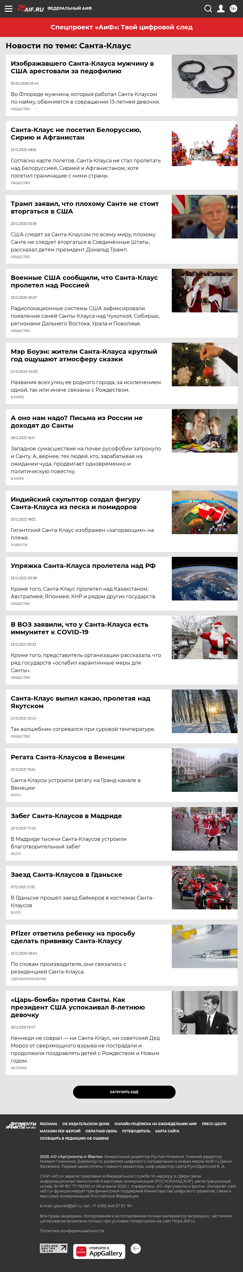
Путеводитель (136, 1131)
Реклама (48, 1124)
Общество (20, 109)
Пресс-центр (214, 1124)
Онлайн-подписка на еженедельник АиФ (156, 1124)
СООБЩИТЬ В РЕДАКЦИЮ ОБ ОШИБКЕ (74, 1138)
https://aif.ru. (184, 1221)
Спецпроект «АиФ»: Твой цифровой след (122, 27)
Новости (19, 545)
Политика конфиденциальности (72, 1230)
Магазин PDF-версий (60, 1131)
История (19, 1068)
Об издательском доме (85, 1124)
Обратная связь (101, 1131)
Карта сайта (167, 1131)
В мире (17, 397)
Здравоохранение (29, 979)
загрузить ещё (124, 1092)
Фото (16, 795)
